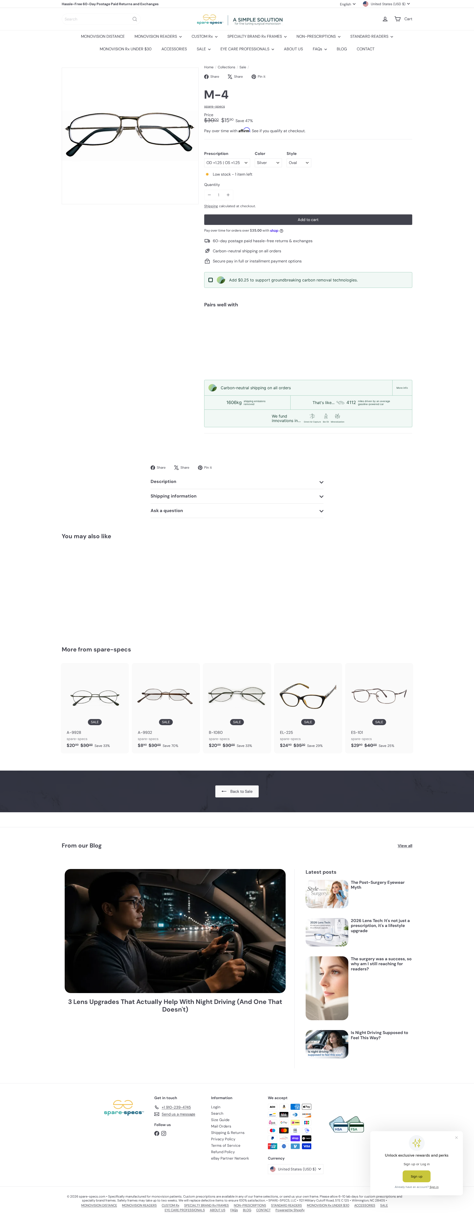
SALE (202, 49)
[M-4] (308, 328)
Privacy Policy (223, 1139)
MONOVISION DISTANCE (103, 36)
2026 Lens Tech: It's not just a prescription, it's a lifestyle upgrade (380, 925)
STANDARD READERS (369, 36)
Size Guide (220, 1119)
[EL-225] (308, 708)
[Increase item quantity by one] (228, 195)
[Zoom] (130, 136)
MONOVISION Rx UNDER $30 (126, 49)
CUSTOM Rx (203, 36)
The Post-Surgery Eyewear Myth (378, 885)
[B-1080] (237, 708)
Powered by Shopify (290, 1210)
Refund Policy (223, 1151)
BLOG (342, 49)
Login (215, 1107)
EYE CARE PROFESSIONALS (245, 49)
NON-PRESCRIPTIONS (316, 36)
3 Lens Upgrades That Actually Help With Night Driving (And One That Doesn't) (175, 1005)
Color (260, 153)
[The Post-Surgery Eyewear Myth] (327, 894)
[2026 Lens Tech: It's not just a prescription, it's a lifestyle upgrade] (327, 932)
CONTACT (366, 49)
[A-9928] (95, 708)
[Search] (135, 19)
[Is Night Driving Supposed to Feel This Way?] (327, 1044)
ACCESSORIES (174, 49)
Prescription (216, 153)
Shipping (211, 206)
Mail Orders (221, 1126)
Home (209, 67)
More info (402, 387)
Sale (242, 67)
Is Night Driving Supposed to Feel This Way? (379, 1035)
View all (405, 845)
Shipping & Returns (228, 1132)
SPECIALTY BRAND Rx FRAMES (255, 36)
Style (292, 153)
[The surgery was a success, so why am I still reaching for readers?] (327, 988)
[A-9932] (166, 708)
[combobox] (101, 19)
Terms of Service (225, 1145)
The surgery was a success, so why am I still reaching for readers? (381, 963)
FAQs (318, 49)
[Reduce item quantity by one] (209, 195)
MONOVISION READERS (156, 36)
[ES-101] (379, 708)
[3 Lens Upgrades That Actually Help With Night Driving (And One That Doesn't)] (175, 931)
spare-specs (112, 649)
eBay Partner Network (230, 1158)
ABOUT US (293, 49)
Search (217, 1113)
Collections (226, 67)
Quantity (212, 184)
